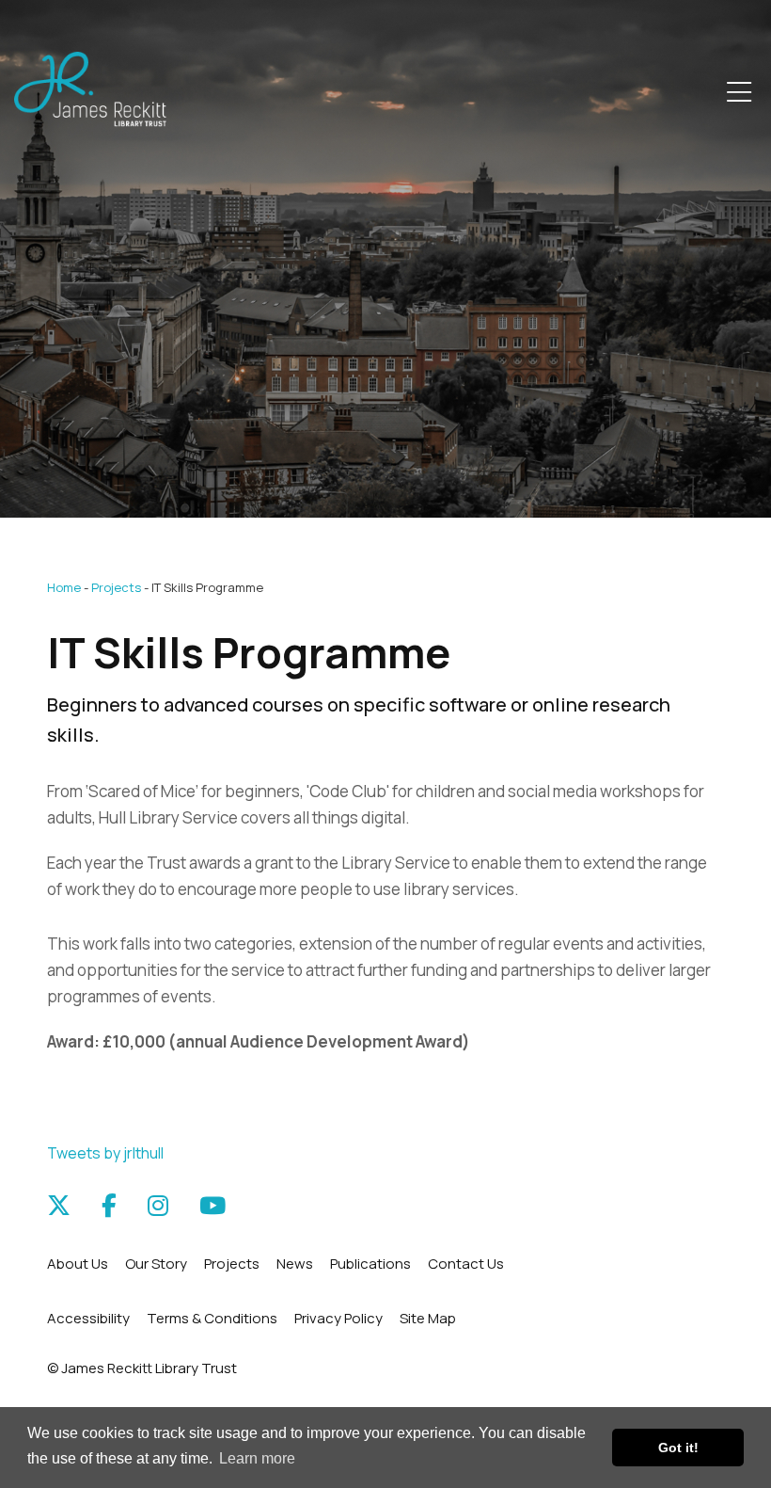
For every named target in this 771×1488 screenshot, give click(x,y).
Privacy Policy (338, 1318)
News (294, 1263)
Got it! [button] (678, 1447)
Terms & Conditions (212, 1318)
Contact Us (466, 1263)
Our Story (156, 1263)
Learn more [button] (257, 1458)
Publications (370, 1263)
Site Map (428, 1318)
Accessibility (88, 1318)
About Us (77, 1263)
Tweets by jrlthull (105, 1153)
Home (64, 587)
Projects (116, 587)
